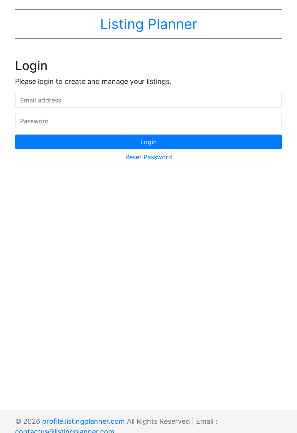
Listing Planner (148, 23)
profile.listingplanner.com (83, 421)
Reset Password (148, 157)
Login (148, 142)
